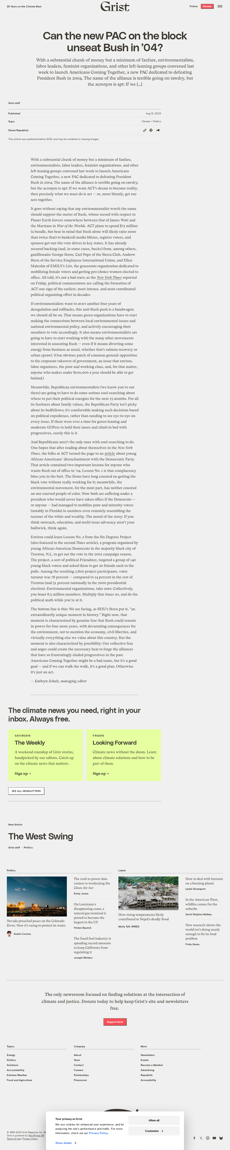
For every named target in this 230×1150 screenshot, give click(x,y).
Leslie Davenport (195, 888)
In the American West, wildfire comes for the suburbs (201, 904)
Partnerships (81, 1075)
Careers (78, 1070)
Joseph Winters (83, 957)
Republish (147, 1075)
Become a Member (152, 1064)
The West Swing (40, 835)
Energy (11, 1054)
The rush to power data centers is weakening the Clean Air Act (92, 883)
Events (145, 1059)
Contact (79, 1064)
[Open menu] (220, 6)
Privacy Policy (30, 1138)
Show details (63, 1142)
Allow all (154, 1120)
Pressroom (80, 1080)
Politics (28, 847)
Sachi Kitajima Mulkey (198, 914)
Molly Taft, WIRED (128, 926)
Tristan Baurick (82, 927)
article (110, 453)
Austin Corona (22, 933)
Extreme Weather (17, 1075)
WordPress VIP (36, 1135)
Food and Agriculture (19, 1080)
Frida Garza (192, 944)
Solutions (12, 1064)
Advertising (147, 1070)
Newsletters (148, 1054)
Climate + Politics (151, 121)
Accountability (15, 1070)
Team (77, 1059)
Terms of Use (14, 1138)
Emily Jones (81, 893)
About (77, 1054)
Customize (152, 1130)
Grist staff (14, 102)
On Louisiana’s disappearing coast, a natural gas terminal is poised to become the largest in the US (90, 913)
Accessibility (148, 1080)
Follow (194, 6)
